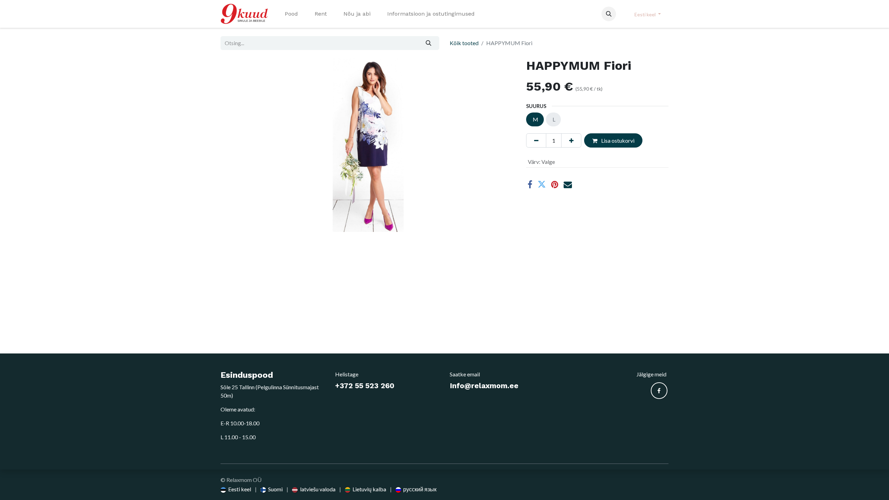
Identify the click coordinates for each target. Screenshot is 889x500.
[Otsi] (428, 43)
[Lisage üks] (571, 140)
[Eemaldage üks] (536, 140)
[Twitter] (542, 184)
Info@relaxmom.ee (484, 385)
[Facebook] (529, 184)
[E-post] (568, 184)
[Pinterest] (554, 184)
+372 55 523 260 (364, 385)
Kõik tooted (464, 43)
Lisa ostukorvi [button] (617, 140)
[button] (608, 14)
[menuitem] (291, 14)
